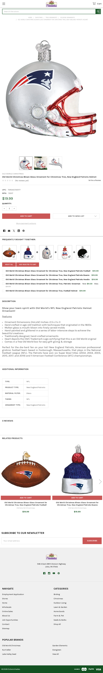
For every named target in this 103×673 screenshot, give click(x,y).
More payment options (26, 223)
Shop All (57, 624)
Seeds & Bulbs (60, 620)
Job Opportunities (10, 620)
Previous (2, 482)
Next (100, 482)
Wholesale (6, 607)
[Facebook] (4, 231)
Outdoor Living (60, 603)
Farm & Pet (59, 616)
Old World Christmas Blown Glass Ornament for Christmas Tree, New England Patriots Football (48, 271)
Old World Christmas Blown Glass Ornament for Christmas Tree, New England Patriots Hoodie (48, 279)
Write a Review (95, 180)
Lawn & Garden (60, 607)
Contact (5, 624)
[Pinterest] (23, 231)
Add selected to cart (27, 264)
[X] (14, 231)
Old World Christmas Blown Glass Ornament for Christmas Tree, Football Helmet (41, 291)
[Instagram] (49, 573)
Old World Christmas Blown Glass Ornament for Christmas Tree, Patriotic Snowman (43, 284)
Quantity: (7, 203)
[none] (51, 89)
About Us (6, 616)
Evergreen (56, 650)
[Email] (9, 231)
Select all (9, 264)
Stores (5, 598)
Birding (57, 594)
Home (4, 603)
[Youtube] (54, 573)
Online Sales (7, 611)
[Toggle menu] (3, 3)
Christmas (58, 598)
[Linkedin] (19, 231)
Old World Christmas (11, 645)
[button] (76, 216)
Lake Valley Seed (9, 654)
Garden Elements (59, 645)
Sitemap (5, 628)
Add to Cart (26, 498)
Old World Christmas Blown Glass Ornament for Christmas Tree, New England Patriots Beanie (47, 275)
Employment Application (13, 594)
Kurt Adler (6, 650)
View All (55, 654)
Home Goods (59, 611)
